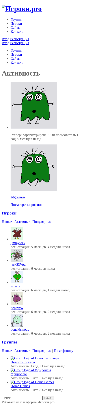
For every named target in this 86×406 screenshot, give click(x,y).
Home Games (20, 386)
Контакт (17, 31)
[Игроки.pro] (22, 9)
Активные (22, 222)
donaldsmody (20, 329)
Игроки (16, 23)
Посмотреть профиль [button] (26, 205)
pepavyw (17, 308)
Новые (7, 222)
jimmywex (18, 243)
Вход (5, 39)
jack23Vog (18, 264)
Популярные (41, 222)
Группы (16, 19)
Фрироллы (19, 374)
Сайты (16, 27)
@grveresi (18, 197)
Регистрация (19, 39)
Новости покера (23, 362)
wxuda (15, 286)
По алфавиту (63, 351)
